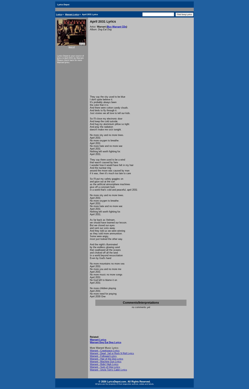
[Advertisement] (141, 68)
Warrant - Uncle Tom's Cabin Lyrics (108, 369)
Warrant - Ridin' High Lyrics (104, 364)
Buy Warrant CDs (116, 26)
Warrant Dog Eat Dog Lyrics (105, 342)
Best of (72, 47)
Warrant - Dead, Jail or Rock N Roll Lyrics (112, 353)
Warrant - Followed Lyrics (103, 356)
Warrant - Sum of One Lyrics (105, 367)
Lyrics (59, 14)
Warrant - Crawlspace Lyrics (105, 350)
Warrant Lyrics (72, 14)
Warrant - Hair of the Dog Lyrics (106, 358)
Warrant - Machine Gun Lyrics (105, 361)
